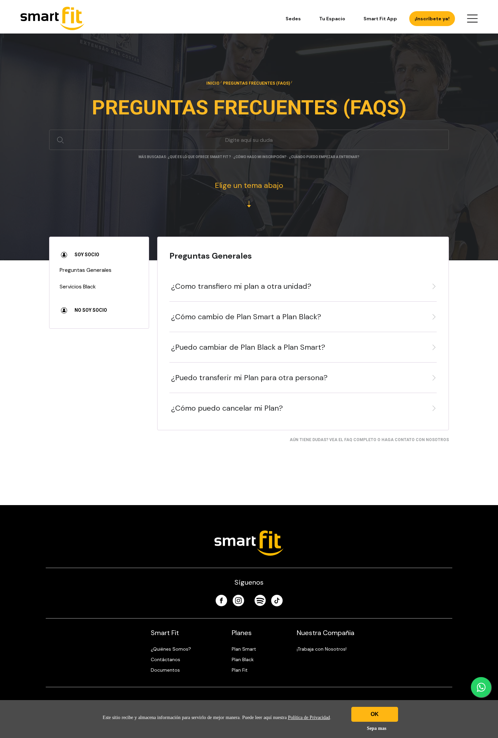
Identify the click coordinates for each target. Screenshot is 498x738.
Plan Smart (244, 649)
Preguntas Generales (85, 270)
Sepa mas (376, 728)
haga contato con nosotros (415, 439)
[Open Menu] (472, 19)
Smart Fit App (380, 19)
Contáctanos (165, 659)
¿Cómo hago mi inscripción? (260, 157)
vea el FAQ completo (352, 439)
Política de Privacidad (309, 717)
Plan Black (243, 659)
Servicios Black (78, 286)
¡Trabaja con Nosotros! (322, 649)
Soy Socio (86, 254)
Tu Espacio (332, 19)
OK (375, 714)
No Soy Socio (90, 310)
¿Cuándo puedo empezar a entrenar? (324, 157)
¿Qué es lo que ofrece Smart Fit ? (199, 157)
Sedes (293, 19)
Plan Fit (240, 670)
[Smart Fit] (52, 18)
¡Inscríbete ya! (432, 19)
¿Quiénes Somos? (171, 649)
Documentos (165, 670)
